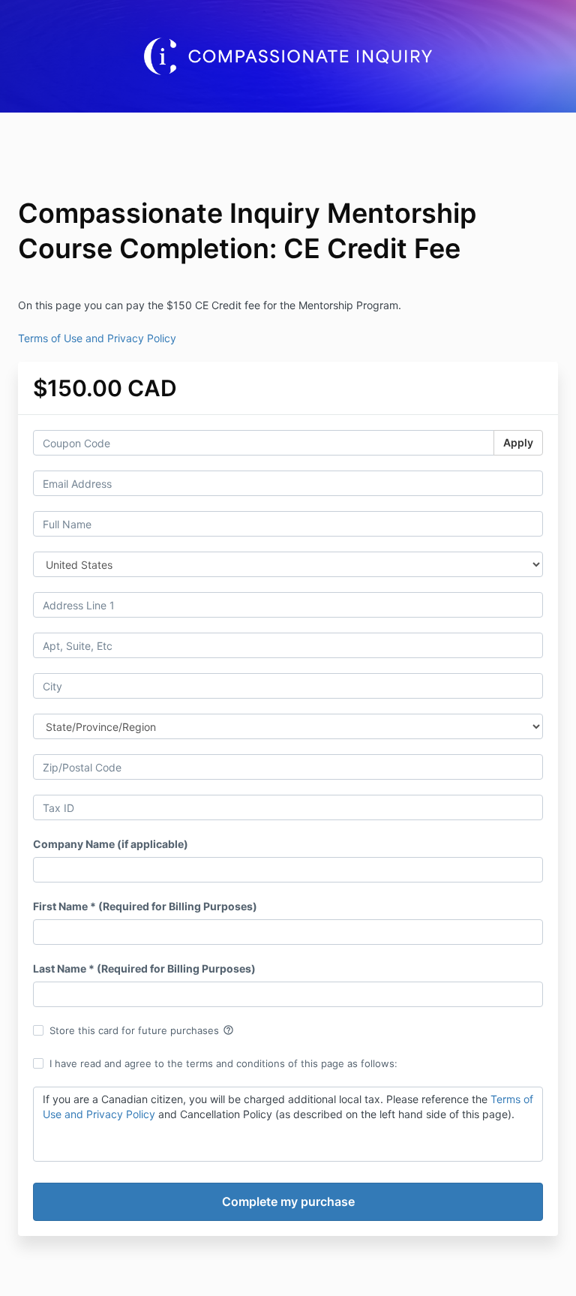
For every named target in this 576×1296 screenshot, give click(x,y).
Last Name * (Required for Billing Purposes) (144, 968)
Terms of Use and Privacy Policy (97, 338)
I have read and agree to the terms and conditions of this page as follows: (224, 1063)
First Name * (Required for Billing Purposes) (145, 906)
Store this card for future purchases (142, 1030)
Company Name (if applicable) (110, 843)
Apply (518, 442)
